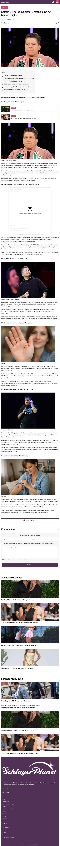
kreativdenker (5, 23)
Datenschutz (5, 827)
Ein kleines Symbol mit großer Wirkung (14, 89)
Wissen (4, 811)
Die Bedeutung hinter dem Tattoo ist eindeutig (16, 84)
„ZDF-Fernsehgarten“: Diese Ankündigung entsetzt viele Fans (23, 118)
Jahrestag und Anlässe (7, 809)
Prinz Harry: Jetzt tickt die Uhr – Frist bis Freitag (15, 701)
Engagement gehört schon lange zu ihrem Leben (17, 87)
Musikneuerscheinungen (8, 804)
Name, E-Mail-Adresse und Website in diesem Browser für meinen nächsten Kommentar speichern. (29, 543)
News (4, 7)
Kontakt (4, 832)
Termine (4, 806)
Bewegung (5, 818)
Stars (3, 799)
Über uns (4, 835)
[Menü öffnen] (57, 1)
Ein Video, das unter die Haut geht (13, 75)
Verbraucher (5, 813)
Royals (4, 816)
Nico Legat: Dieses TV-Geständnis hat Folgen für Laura (22, 110)
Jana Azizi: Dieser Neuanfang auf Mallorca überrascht (17, 668)
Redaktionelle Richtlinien (8, 837)
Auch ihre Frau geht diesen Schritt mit (14, 81)
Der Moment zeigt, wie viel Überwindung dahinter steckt (19, 78)
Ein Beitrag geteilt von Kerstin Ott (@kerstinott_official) (30, 234)
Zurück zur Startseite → (30, 520)
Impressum (5, 830)
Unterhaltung (5, 801)
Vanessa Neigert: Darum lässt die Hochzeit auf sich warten (18, 645)
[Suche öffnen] (52, 1)
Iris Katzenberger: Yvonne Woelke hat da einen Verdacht (18, 708)
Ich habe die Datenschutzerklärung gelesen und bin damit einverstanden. (19, 560)
